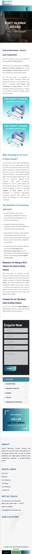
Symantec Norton (12, 388)
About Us (5, 473)
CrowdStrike (10, 384)
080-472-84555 (7, 507)
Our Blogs (5, 483)
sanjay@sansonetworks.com (11, 510)
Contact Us (5, 490)
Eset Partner (22, 306)
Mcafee (8, 393)
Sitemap (4, 477)
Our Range (9, 379)
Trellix (8, 397)
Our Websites (6, 487)
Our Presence (6, 480)
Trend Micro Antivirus (14, 402)
